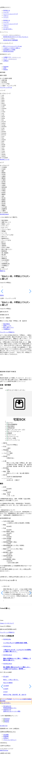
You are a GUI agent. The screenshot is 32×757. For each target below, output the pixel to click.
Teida (3, 149)
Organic (4, 139)
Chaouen (4, 108)
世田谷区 (4, 187)
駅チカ (4, 242)
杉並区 (4, 192)
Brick (3, 103)
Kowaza (4, 134)
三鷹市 (4, 210)
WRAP (3, 156)
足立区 (4, 203)
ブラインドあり (6, 229)
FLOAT (4, 121)
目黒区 (4, 183)
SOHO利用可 (5, 260)
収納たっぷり (6, 224)
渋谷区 (4, 189)
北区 (3, 196)
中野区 (4, 191)
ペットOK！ (5, 262)
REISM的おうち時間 (9, 49)
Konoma (4, 133)
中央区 (4, 169)
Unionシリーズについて (7, 623)
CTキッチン (5, 225)
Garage (3, 125)
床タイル (4, 236)
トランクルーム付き (7, 235)
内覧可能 (4, 80)
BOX (3, 102)
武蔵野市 (4, 209)
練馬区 (4, 201)
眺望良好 (4, 251)
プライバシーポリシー (9, 740)
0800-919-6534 (4, 750)
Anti (3, 95)
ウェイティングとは (6, 87)
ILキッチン (5, 227)
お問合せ (6, 60)
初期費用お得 (6, 263)
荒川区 (4, 198)
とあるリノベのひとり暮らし (11, 48)
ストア (10, 59)
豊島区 (4, 194)
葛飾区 (4, 205)
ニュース (6, 12)
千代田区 (4, 167)
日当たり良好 (6, 247)
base (3, 97)
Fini (3, 120)
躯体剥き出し (6, 238)
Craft (3, 115)
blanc (3, 98)
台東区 (4, 176)
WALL (3, 153)
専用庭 (4, 231)
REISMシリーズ (4, 159)
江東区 (4, 180)
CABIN (4, 105)
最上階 (4, 254)
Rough (3, 144)
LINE (4, 68)
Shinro (3, 146)
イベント (6, 17)
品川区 (4, 181)
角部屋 (4, 244)
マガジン (6, 15)
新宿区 (4, 172)
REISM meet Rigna (8, 51)
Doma (3, 118)
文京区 (4, 174)
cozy (3, 113)
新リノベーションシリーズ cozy (12, 46)
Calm (3, 106)
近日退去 (4, 82)
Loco (3, 136)
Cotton (3, 111)
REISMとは (6, 10)
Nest (3, 138)
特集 (3, 267)
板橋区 (4, 200)
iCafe (3, 128)
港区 (3, 171)
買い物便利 (5, 253)
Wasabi (3, 154)
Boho (3, 100)
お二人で (4, 256)
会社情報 (6, 734)
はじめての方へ (7, 29)
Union (3, 151)
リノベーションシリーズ (10, 14)
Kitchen (4, 131)
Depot (3, 116)
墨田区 (4, 178)
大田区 (4, 185)
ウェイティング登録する (7, 332)
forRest (3, 123)
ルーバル (4, 233)
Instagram (5, 66)
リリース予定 (6, 84)
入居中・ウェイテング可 (9, 85)
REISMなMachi (4, 214)
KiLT (3, 130)
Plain (3, 141)
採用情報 (6, 736)
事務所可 (4, 258)
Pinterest (5, 69)
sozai (3, 148)
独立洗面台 (5, 220)
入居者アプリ (12, 57)
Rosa (3, 143)
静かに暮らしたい (7, 249)
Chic (3, 110)
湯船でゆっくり (6, 222)
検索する (2, 271)
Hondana (4, 126)
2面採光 (4, 245)
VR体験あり (5, 265)
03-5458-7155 (3, 725)
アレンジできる (6, 240)
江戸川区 (4, 207)
